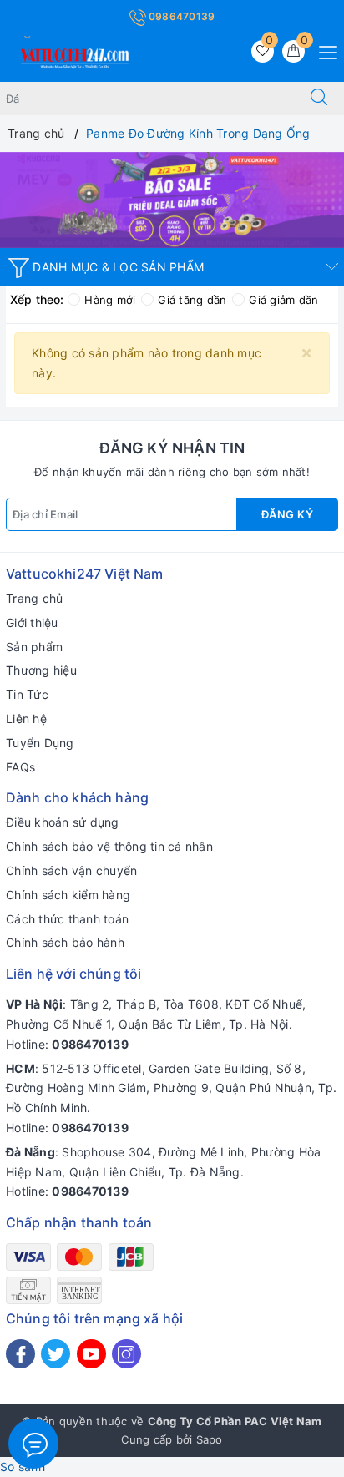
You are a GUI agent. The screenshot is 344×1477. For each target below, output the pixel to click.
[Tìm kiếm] (319, 98)
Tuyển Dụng (40, 743)
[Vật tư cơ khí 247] (172, 200)
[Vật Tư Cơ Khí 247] (72, 55)
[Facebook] (20, 1353)
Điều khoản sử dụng (62, 822)
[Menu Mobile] (323, 50)
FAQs (20, 767)
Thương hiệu (41, 670)
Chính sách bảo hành (65, 942)
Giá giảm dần (283, 299)
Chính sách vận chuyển (71, 870)
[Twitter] (55, 1353)
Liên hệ (26, 718)
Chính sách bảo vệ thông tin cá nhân (109, 846)
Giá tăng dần (192, 299)
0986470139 (180, 16)
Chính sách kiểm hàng (68, 895)
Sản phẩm (34, 647)
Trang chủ (34, 598)
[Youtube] (91, 1353)
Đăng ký (287, 514)
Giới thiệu (32, 622)
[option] (172, 200)
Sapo (209, 1439)
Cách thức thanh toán (67, 919)
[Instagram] (126, 1353)
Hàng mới (109, 299)
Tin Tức (27, 694)
